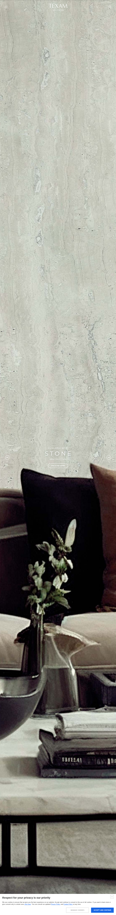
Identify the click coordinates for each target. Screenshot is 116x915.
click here (27, 904)
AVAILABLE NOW (58, 448)
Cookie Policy (68, 904)
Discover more (58, 466)
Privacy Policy (55, 904)
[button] (7, 457)
